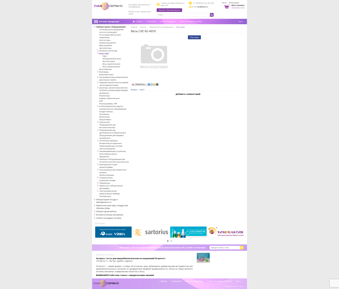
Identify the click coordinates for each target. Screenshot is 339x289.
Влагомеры (104, 72)
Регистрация (234, 3)
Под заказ (194, 37)
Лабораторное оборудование (111, 27)
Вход (224, 3)
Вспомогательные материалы (109, 214)
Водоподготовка (106, 74)
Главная (139, 21)
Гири (105, 56)
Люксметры (104, 114)
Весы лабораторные (111, 66)
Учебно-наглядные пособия (190, 21)
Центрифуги (104, 188)
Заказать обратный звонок (169, 10)
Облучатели (104, 122)
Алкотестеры (104, 40)
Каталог (143, 27)
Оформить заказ (238, 8)
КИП (101, 101)
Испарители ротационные (110, 143)
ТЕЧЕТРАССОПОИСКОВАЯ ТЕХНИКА (113, 90)
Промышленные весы (112, 58)
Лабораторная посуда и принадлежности (107, 200)
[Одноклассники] (154, 84)
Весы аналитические (111, 64)
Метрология (104, 117)
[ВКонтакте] (149, 84)
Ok (241, 247)
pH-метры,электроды (108, 50)
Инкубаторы (104, 95)
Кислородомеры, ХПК (108, 103)
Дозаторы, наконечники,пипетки (113, 88)
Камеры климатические (109, 98)
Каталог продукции (109, 21)
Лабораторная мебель (106, 211)
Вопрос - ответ (138, 89)
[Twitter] (151, 84)
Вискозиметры (105, 69)
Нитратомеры (105, 119)
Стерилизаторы (106, 178)
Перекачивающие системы (110, 146)
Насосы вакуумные (107, 148)
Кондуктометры (106, 111)
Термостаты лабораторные (111, 185)
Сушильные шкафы (107, 180)
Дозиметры (104, 93)
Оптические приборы (108, 140)
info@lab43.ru (202, 7)
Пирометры (104, 156)
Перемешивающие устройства (112, 151)
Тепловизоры (105, 196)
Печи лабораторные (108, 154)
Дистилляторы (105, 48)
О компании (151, 21)
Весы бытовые (109, 61)
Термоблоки (104, 37)
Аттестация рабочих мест (110, 35)
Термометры (104, 183)
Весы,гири (104, 53)
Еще (240, 21)
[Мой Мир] (157, 84)
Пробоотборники (106, 175)
